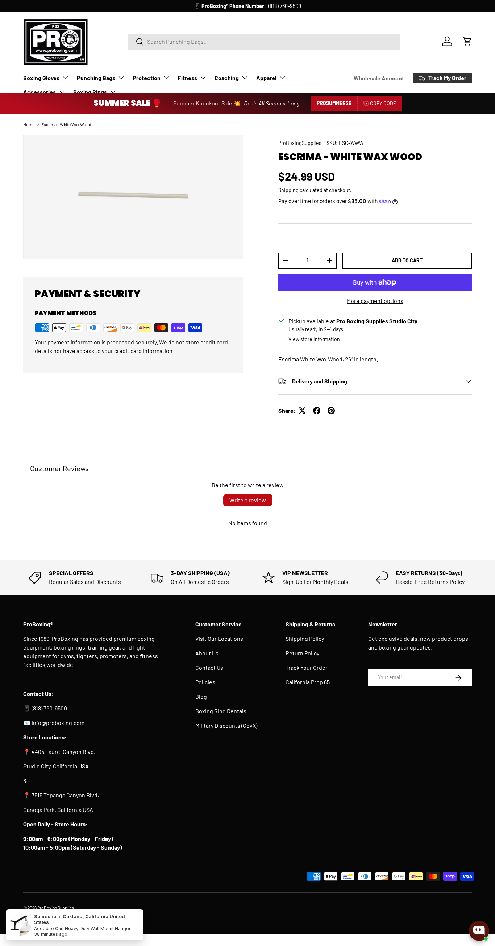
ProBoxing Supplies (55, 907)
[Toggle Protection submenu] (166, 77)
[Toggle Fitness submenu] (203, 77)
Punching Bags (96, 77)
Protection (147, 77)
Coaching (227, 77)
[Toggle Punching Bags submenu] (121, 77)
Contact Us (209, 667)
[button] (467, 41)
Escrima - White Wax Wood (66, 124)
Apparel (266, 77)
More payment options (375, 300)
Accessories (39, 91)
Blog (201, 696)
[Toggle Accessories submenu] (61, 91)
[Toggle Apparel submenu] (282, 77)
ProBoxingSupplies (299, 143)
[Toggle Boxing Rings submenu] (112, 91)
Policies (205, 682)
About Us (207, 653)
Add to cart (407, 260)
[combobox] (264, 41)
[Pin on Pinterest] (331, 410)
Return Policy (302, 653)
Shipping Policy (305, 638)
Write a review (247, 500)
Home (28, 124)
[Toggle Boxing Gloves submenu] (65, 77)
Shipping (288, 190)
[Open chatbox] (479, 931)
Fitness (187, 77)
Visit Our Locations (219, 638)
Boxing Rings (90, 91)
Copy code (383, 103)
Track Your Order (307, 667)
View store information (314, 339)
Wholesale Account (379, 78)
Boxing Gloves (41, 77)
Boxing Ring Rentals (220, 711)
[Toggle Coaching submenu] (244, 77)
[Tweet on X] (302, 410)
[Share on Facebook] (316, 410)
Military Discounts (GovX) (226, 725)
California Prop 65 (308, 682)
